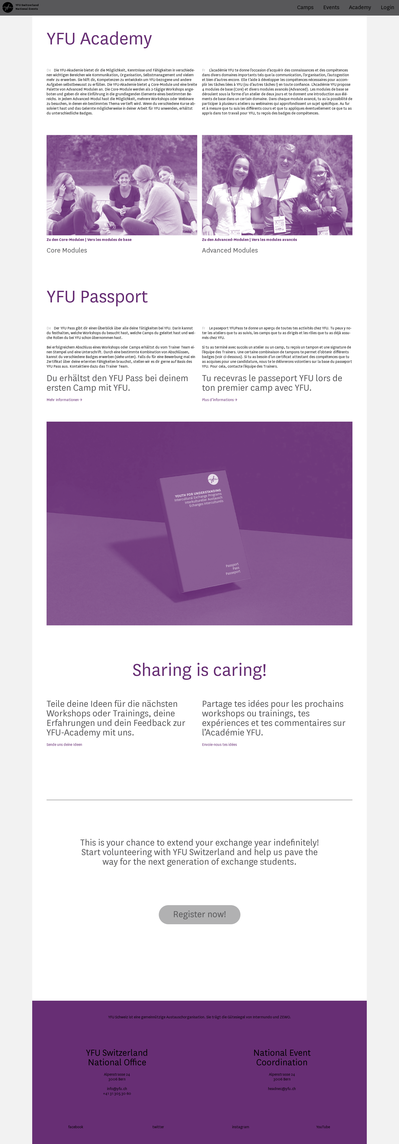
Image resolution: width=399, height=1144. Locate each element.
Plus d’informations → (219, 400)
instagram (240, 1127)
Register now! (199, 914)
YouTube (323, 1127)
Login (387, 8)
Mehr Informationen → (64, 400)
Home (7, 4)
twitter (158, 1127)
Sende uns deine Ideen (64, 745)
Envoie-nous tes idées (219, 745)
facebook (75, 1127)
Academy (360, 8)
